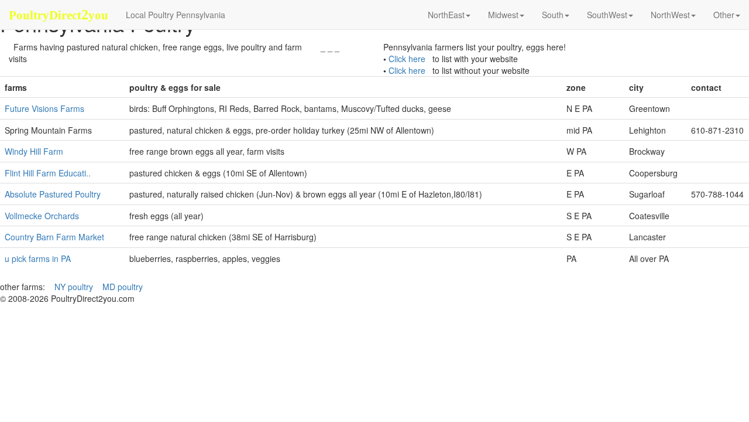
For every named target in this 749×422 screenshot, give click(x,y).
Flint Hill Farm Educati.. (48, 173)
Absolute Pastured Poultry (53, 194)
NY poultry (73, 286)
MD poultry (122, 286)
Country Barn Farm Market (54, 237)
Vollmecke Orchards (42, 216)
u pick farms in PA (38, 258)
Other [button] (723, 15)
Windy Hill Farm (34, 151)
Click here (407, 58)
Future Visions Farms (44, 108)
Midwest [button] (503, 15)
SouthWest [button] (607, 15)
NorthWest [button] (670, 15)
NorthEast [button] (446, 15)
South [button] (553, 15)
